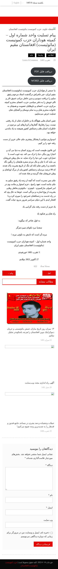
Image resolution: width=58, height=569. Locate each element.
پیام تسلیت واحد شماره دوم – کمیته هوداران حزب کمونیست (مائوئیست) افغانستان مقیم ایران (7, 273)
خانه (31, 55)
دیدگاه (49, 465)
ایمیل (49, 508)
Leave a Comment (30, 60)
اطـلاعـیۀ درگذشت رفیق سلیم (46, 273)
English (16, 3)
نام (50, 495)
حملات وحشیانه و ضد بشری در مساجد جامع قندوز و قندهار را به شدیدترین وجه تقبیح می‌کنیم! (30, 425)
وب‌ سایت (48, 520)
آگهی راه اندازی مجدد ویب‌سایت (39, 383)
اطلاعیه (51, 55)
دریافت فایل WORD (41, 80)
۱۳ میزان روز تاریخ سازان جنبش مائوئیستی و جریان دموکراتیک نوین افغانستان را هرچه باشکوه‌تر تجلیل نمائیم (30, 332)
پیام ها (40, 55)
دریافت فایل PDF (43, 71)
